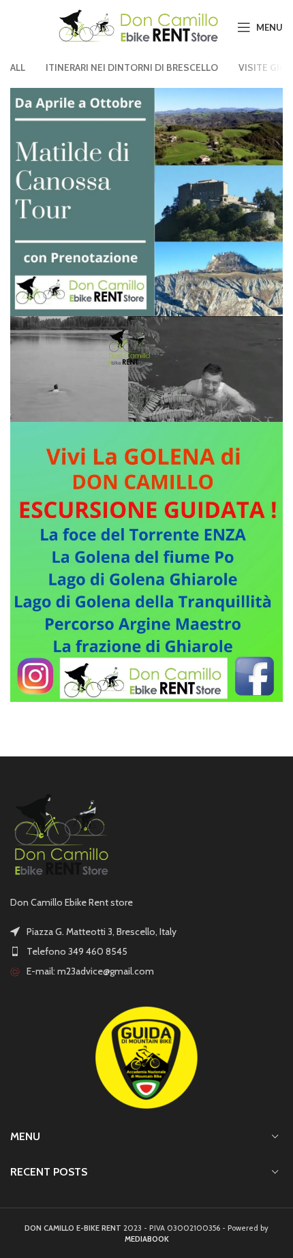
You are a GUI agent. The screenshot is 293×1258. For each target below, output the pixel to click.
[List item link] (146, 951)
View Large (272, 98)
